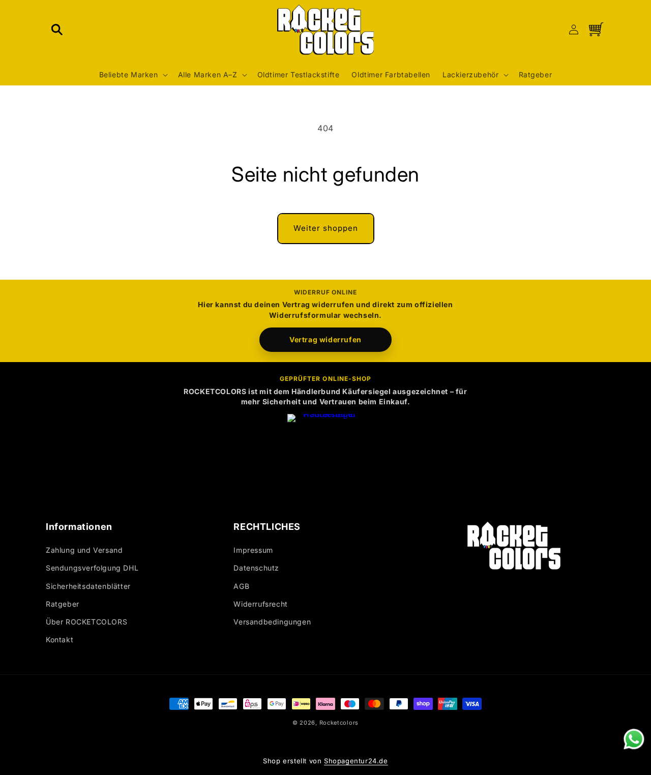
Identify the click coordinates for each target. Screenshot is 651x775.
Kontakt (59, 640)
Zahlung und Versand (84, 550)
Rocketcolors (339, 722)
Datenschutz (256, 568)
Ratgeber (62, 604)
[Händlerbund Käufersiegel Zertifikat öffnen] (325, 452)
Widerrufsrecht (260, 604)
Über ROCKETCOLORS (86, 621)
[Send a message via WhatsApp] (634, 739)
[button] (57, 29)
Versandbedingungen (272, 621)
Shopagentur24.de (356, 761)
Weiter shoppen (325, 228)
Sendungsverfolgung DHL (92, 568)
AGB (241, 586)
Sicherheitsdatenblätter (88, 586)
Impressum (253, 550)
